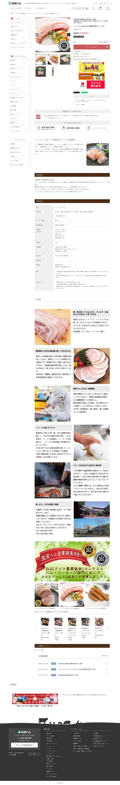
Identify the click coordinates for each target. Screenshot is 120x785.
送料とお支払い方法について (83, 56)
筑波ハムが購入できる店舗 (80, 746)
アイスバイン (13, 93)
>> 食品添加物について (61, 216)
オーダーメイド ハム (15, 77)
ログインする (107, 3)
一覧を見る (104, 656)
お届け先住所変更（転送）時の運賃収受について (88, 59)
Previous (37, 34)
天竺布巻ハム (13, 73)
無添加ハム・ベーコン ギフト (18, 43)
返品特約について (80, 51)
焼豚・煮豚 (13, 110)
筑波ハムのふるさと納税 (16, 164)
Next (68, 34)
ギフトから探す (51, 736)
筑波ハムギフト (15, 26)
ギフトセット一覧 (15, 22)
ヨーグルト (13, 118)
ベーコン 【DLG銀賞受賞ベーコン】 (22, 13)
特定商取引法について (16, 148)
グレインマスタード (15, 131)
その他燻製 (13, 106)
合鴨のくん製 (13, 102)
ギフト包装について (40, 8)
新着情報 (75, 743)
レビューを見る (14, 160)
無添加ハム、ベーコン (16, 68)
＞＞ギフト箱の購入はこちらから (52, 118)
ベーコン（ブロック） (36, 13)
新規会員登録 (76, 736)
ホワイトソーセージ (15, 89)
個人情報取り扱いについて (100, 741)
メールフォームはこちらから (99, 128)
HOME (11, 13)
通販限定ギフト (15, 35)
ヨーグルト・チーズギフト (17, 47)
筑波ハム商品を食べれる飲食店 (81, 748)
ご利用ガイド (13, 156)
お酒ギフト (14, 39)
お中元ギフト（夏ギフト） (18, 31)
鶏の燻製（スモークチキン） (17, 97)
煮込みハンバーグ (14, 114)
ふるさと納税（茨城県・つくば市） (82, 751)
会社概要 (12, 144)
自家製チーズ (13, 122)
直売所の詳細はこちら (34, 754)
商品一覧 (12, 60)
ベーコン (12, 81)
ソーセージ (13, 85)
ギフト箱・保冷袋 (14, 127)
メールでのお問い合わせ (24, 745)
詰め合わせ (13, 64)
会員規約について (77, 738)
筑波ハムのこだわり (15, 152)
